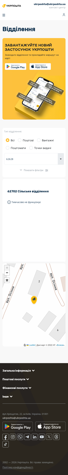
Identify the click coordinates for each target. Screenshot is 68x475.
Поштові (28, 140)
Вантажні (48, 140)
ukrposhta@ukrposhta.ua (16, 417)
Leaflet (32, 344)
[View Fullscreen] (6, 280)
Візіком (60, 344)
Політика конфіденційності (17, 467)
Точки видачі (42, 148)
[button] (34, 300)
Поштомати (18, 148)
